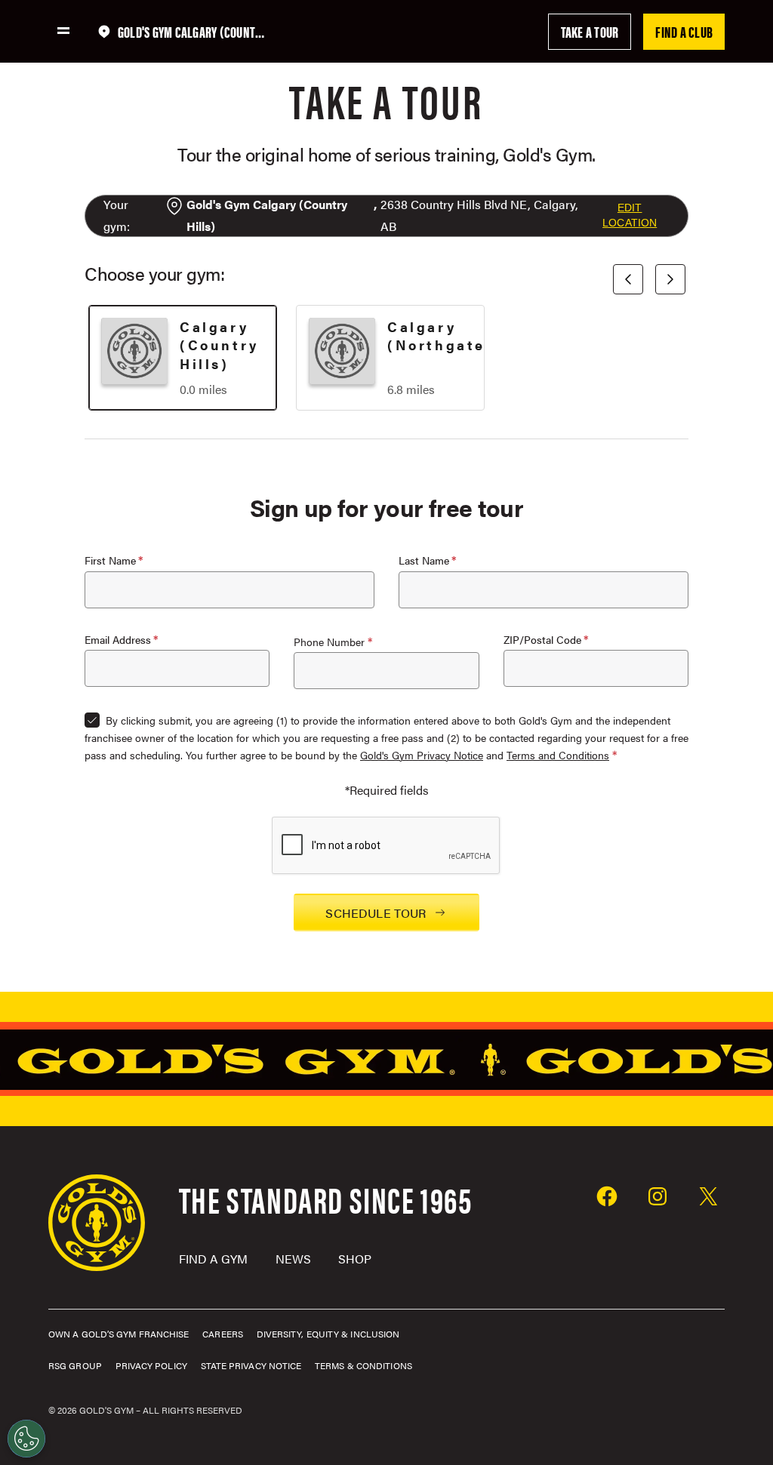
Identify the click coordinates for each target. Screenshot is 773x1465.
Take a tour (590, 31)
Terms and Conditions (558, 754)
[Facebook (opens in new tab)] (607, 1198)
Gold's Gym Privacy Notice (421, 754)
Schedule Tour (375, 913)
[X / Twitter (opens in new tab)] (708, 1198)
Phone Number (329, 641)
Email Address (118, 639)
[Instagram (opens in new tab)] (657, 1198)
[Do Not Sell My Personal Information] (26, 1438)
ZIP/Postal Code (542, 639)
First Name (110, 560)
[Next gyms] (670, 279)
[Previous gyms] (628, 279)
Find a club (684, 31)
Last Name (424, 560)
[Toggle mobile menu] (63, 30)
